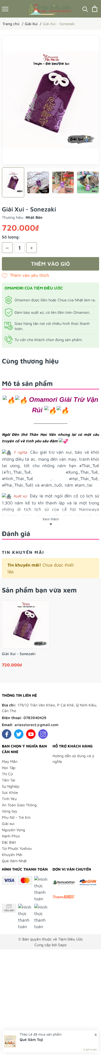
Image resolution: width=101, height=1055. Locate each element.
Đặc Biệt (9, 842)
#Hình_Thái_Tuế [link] (17, 478)
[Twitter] (18, 734)
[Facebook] (6, 734)
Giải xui (8, 823)
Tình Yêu (9, 798)
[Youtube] (31, 734)
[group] (50, 99)
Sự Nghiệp (10, 786)
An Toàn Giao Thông (19, 805)
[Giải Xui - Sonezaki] (26, 624)
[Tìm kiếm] (85, 9)
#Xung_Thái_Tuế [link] (82, 472)
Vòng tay (9, 811)
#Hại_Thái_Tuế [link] (83, 478)
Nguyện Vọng (13, 829)
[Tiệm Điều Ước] (50, 9)
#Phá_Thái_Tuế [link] (17, 485)
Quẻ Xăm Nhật (14, 860)
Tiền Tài (8, 780)
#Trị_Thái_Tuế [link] (17, 472)
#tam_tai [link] (83, 485)
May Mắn (10, 761)
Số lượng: (11, 237)
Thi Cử (7, 773)
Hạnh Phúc (11, 836)
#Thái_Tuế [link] (89, 465)
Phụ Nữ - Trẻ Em (16, 817)
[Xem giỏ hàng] (94, 9)
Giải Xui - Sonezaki (19, 653)
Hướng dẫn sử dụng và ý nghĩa (73, 758)
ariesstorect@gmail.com (36, 724)
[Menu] (5, 8)
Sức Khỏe (10, 792)
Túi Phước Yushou (17, 848)
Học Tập (8, 767)
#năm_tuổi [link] (51, 485)
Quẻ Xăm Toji (31, 1039)
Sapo (62, 944)
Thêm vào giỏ (50, 264)
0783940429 (34, 717)
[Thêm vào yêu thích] (25, 275)
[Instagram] (43, 734)
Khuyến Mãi (12, 854)
